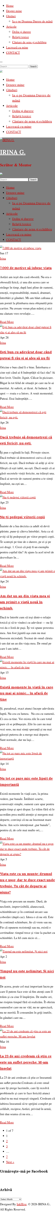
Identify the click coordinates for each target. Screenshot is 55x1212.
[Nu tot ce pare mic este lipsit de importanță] (27, 758)
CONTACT (13, 52)
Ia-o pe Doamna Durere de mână (32, 21)
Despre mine (14, 11)
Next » (10, 1162)
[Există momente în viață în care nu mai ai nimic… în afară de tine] (27, 667)
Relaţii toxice (20, 37)
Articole (11, 26)
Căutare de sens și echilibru (29, 42)
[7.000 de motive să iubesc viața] (20, 248)
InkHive (22, 1204)
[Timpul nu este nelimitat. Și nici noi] (24, 951)
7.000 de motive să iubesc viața (26, 268)
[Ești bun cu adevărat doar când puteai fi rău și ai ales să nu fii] (27, 332)
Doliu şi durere (21, 32)
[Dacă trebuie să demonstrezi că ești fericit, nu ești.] (27, 417)
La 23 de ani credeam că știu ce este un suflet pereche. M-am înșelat (25, 1062)
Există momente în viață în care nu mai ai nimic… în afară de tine (26, 693)
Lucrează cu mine (17, 47)
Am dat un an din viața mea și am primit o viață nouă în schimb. (25, 602)
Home (10, 6)
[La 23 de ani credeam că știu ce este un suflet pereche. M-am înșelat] (27, 1036)
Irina (3, 258)
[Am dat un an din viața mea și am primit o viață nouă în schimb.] (27, 576)
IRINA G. (13, 152)
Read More (7, 322)
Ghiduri (11, 16)
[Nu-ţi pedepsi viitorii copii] (18, 497)
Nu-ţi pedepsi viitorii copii (22, 517)
